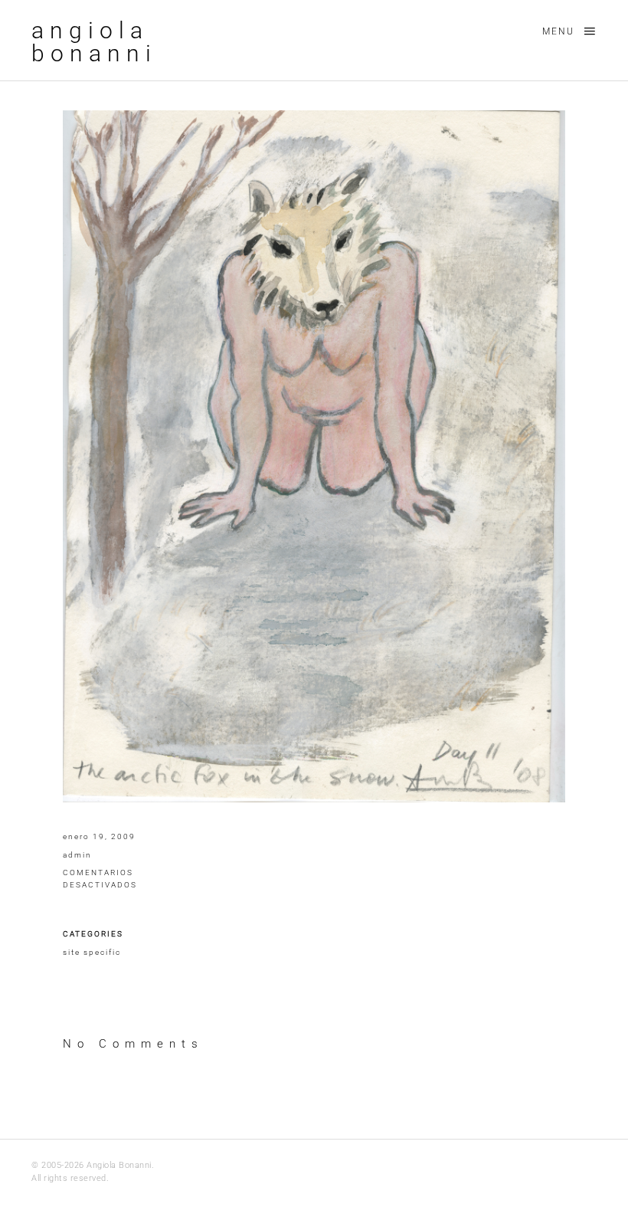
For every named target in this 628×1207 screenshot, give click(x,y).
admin (77, 855)
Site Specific (92, 952)
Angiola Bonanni (94, 42)
